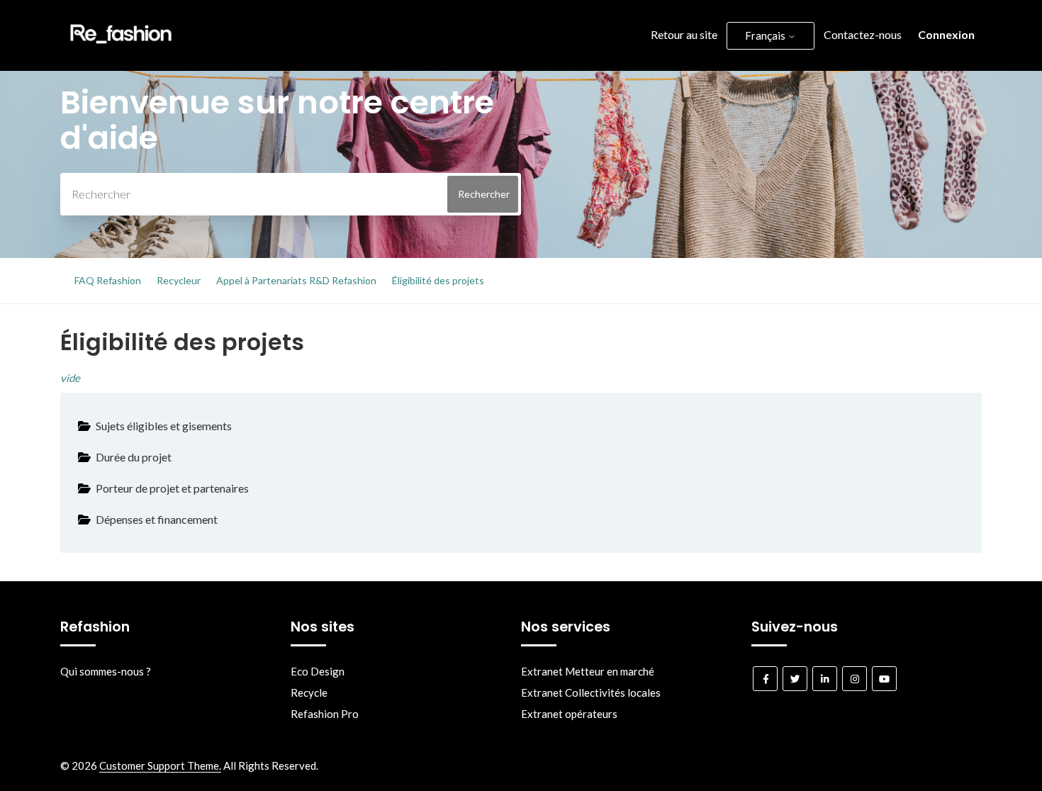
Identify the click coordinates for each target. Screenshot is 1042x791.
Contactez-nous (863, 34)
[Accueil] (120, 46)
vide (70, 377)
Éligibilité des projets (438, 280)
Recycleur (179, 280)
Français (766, 35)
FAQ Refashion (107, 280)
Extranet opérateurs (569, 713)
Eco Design (317, 671)
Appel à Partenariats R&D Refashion (296, 280)
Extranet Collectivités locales (591, 692)
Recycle (309, 692)
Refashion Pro (325, 713)
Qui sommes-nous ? (105, 671)
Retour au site (684, 34)
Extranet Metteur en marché (587, 671)
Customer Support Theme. (160, 765)
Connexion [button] (946, 34)
